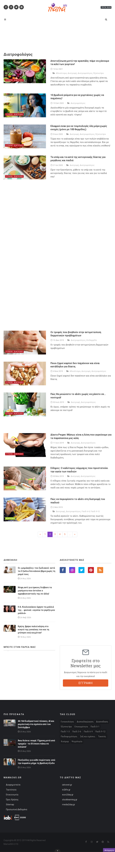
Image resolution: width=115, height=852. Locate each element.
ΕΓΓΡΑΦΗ (85, 683)
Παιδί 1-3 (65, 731)
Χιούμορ (65, 741)
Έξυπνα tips (98, 73)
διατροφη (10, 487)
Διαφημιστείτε (13, 785)
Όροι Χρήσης (12, 799)
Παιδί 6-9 (86, 511)
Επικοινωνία (12, 794)
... (70, 534)
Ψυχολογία (77, 741)
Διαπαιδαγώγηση (85, 721)
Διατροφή (72, 73)
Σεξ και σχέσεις (87, 736)
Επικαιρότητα (81, 726)
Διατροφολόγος (85, 73)
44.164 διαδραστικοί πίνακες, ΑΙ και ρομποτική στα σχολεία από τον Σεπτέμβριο (36, 724)
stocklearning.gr (69, 799)
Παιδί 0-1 (95, 726)
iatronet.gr (67, 785)
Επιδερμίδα (91, 340)
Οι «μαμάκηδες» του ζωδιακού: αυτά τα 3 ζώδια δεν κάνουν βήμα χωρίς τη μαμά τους (36, 571)
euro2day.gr (67, 794)
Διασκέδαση (102, 721)
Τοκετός (102, 736)
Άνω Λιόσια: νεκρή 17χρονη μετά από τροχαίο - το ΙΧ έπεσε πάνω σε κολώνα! (36, 743)
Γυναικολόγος (67, 721)
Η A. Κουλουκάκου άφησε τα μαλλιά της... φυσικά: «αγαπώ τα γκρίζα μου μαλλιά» (36, 610)
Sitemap (10, 804)
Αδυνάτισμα (61, 73)
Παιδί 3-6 (76, 731)
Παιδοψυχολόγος (69, 736)
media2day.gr (68, 804)
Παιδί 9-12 (95, 511)
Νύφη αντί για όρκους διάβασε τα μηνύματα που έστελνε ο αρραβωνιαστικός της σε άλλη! (35, 590)
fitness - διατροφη (14, 80)
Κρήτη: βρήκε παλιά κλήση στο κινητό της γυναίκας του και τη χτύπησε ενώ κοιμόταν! (33, 629)
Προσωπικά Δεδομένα (16, 809)
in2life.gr (66, 789)
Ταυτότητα (11, 789)
